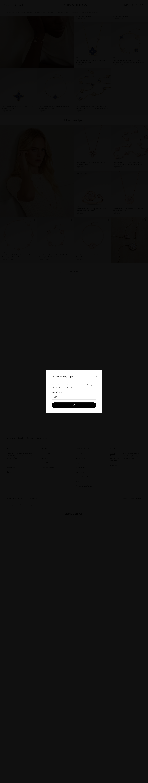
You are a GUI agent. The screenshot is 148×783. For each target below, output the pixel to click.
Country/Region (57, 392)
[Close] (96, 376)
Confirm (74, 405)
